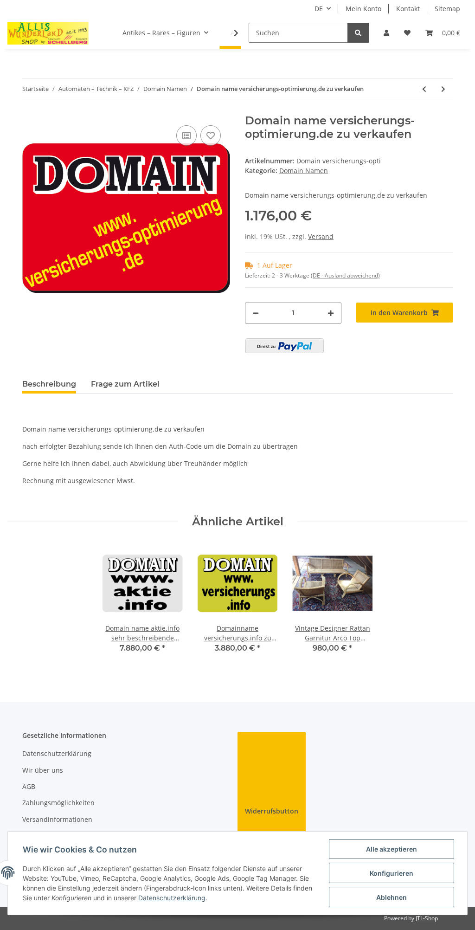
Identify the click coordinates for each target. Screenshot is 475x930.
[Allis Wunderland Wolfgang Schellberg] (48, 33)
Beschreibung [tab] (49, 384)
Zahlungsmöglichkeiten (58, 802)
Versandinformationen (57, 819)
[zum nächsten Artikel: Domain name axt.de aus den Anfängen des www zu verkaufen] (443, 89)
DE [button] (319, 8)
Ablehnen (391, 897)
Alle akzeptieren (391, 849)
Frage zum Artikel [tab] (125, 384)
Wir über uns (42, 770)
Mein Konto (363, 8)
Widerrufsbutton (271, 811)
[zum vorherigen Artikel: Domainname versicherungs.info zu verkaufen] (424, 89)
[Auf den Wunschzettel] (210, 135)
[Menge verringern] (255, 313)
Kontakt (408, 8)
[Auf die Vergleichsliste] (186, 135)
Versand (321, 236)
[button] (386, 33)
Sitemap (447, 8)
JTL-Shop (427, 918)
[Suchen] (358, 33)
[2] (284, 345)
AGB (28, 786)
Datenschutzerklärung (56, 753)
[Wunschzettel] (407, 33)
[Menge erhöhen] (331, 313)
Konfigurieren (391, 873)
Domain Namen (303, 170)
